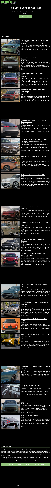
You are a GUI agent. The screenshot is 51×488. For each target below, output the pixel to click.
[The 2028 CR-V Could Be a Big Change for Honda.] (10, 213)
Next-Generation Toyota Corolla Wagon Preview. (34, 156)
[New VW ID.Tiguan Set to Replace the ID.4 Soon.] (10, 47)
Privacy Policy (29, 485)
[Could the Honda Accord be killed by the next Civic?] (10, 292)
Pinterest (27, 464)
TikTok (34, 464)
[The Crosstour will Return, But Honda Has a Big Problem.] (10, 63)
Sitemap (34, 485)
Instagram (19, 464)
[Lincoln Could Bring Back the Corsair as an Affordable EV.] (10, 79)
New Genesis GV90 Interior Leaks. (30, 385)
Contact (19, 485)
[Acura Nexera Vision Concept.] (10, 421)
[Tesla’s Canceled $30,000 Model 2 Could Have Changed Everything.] (10, 128)
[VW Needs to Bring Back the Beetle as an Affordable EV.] (10, 95)
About (16, 485)
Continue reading (44, 49)
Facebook (11, 464)
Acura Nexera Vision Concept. (29, 415)
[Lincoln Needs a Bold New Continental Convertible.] (10, 374)
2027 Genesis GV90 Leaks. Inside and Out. (33, 175)
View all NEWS (25, 16)
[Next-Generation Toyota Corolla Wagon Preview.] (10, 164)
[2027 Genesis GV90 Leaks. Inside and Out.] (10, 181)
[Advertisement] (25, 27)
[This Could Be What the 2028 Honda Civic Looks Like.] (10, 405)
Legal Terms (24, 485)
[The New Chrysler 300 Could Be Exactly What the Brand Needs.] (10, 309)
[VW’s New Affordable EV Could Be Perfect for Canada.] (10, 325)
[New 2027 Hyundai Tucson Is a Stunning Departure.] (10, 244)
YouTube (42, 464)
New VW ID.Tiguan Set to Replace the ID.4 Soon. (34, 40)
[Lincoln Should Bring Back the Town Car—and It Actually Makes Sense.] (10, 229)
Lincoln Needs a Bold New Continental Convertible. (35, 366)
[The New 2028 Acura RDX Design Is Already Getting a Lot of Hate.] (10, 259)
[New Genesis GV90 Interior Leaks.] (10, 391)
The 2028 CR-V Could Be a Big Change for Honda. (35, 207)
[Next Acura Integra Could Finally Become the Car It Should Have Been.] (10, 341)
